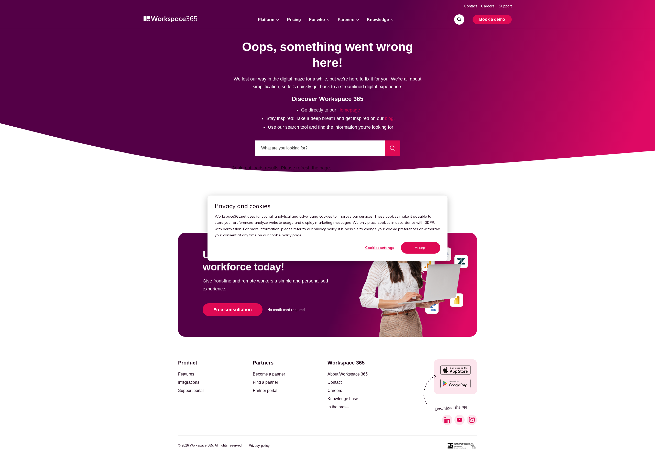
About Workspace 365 (348, 374)
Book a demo (492, 19)
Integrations (188, 382)
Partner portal (265, 391)
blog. (390, 118)
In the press (338, 407)
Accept (421, 247)
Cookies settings (379, 247)
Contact (470, 6)
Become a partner (269, 374)
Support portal (191, 391)
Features (186, 374)
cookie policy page (285, 234)
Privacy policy (259, 445)
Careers (488, 6)
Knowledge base (343, 399)
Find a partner (265, 382)
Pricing (294, 20)
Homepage (348, 110)
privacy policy (325, 228)
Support (505, 6)
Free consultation (232, 309)
